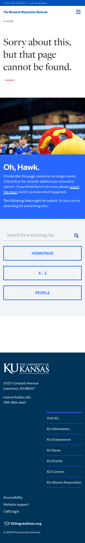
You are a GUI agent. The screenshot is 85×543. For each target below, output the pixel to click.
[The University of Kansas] (26, 371)
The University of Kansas (27, 532)
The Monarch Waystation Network (25, 12)
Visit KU (53, 417)
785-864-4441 (14, 402)
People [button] (42, 293)
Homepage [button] (43, 253)
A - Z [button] (42, 273)
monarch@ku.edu (17, 396)
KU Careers (55, 471)
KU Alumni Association (64, 482)
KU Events (55, 460)
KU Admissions (58, 428)
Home (9, 21)
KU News (54, 450)
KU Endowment (59, 439)
